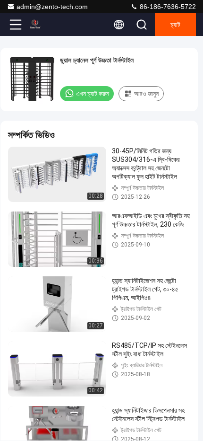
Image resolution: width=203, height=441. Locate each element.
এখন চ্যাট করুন (92, 93)
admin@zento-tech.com (52, 6)
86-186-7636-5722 (167, 6)
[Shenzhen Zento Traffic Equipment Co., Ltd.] (47, 24)
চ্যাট (175, 24)
